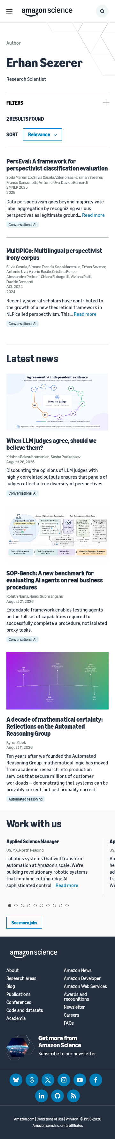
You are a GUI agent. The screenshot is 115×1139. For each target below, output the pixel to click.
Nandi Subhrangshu (46, 596)
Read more (93, 215)
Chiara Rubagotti (55, 276)
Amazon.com (24, 1119)
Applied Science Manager (32, 841)
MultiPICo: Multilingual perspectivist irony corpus (54, 254)
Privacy (72, 1119)
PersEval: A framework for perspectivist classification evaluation (57, 164)
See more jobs (24, 922)
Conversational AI (22, 224)
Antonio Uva (49, 182)
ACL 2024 (14, 286)
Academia (16, 1018)
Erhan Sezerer (90, 177)
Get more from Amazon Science (59, 1041)
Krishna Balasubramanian (28, 456)
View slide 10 (67, 905)
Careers (71, 1015)
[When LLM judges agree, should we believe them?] (57, 402)
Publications (18, 994)
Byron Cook (16, 742)
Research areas (21, 978)
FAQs (69, 1023)
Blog (10, 986)
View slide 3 (22, 905)
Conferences (18, 1002)
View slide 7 (48, 905)
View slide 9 (60, 905)
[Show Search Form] (102, 11)
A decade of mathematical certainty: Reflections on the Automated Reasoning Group (54, 726)
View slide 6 (41, 905)
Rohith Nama (17, 596)
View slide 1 (9, 905)
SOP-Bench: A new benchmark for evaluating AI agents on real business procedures (54, 580)
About (12, 970)
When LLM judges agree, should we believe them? (51, 444)
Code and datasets (24, 1010)
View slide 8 (54, 905)
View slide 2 (16, 905)
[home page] (47, 10)
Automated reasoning (25, 799)
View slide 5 (35, 905)
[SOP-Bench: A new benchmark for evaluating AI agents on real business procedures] (57, 534)
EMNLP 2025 (17, 187)
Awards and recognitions (76, 996)
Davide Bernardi (74, 182)
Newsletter (74, 1007)
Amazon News (78, 970)
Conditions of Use (50, 1119)
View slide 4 (28, 905)
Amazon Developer (82, 978)
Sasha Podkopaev (65, 456)
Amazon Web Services (85, 986)
